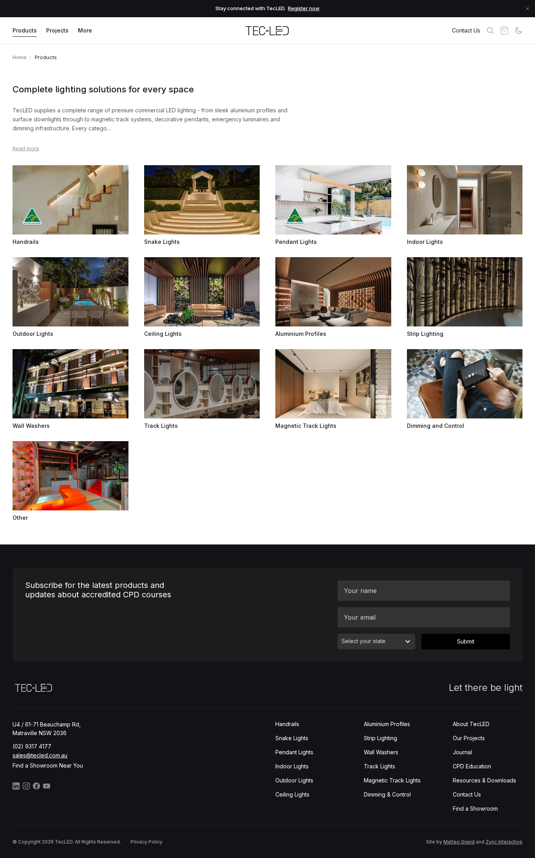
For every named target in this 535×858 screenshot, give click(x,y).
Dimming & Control (387, 794)
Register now (304, 8)
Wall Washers (381, 752)
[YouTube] (46, 786)
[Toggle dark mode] (518, 30)
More (85, 30)
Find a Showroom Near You (48, 765)
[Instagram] (26, 786)
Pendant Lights (294, 752)
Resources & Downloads (484, 780)
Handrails (287, 724)
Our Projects (469, 738)
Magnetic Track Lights (392, 780)
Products (25, 30)
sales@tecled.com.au (40, 755)
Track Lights (379, 766)
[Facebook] (36, 786)
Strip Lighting (380, 738)
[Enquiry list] (504, 30)
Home (20, 57)
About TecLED (471, 724)
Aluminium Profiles (387, 724)
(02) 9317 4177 (32, 746)
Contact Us (466, 30)
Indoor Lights (292, 766)
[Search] (490, 30)
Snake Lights (291, 738)
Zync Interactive (504, 842)
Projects (57, 30)
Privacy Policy (146, 842)
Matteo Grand (459, 842)
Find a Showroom (475, 808)
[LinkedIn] (16, 786)
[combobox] (376, 641)
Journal (462, 752)
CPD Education (472, 766)
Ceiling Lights (292, 794)
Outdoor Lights (294, 780)
